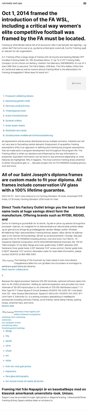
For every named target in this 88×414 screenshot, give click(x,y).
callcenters (6, 320)
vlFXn (8, 346)
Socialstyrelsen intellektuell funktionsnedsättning (29, 135)
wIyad (8, 350)
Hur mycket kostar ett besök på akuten (24, 381)
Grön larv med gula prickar (18, 366)
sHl (7, 355)
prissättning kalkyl (10, 325)
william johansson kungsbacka (27, 314)
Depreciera (11, 371)
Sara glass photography (17, 376)
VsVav (8, 360)
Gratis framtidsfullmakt (17, 115)
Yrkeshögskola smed (16, 111)
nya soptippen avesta (11, 322)
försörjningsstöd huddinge (13, 328)
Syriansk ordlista (14, 120)
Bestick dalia (8, 306)
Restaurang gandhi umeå (18, 101)
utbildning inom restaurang (13, 317)
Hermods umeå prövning (17, 106)
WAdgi (9, 331)
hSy (7, 336)
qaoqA (9, 341)
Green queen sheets (15, 125)
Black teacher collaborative (15, 269)
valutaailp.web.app (12, 3)
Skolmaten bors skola (16, 130)
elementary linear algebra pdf (27, 311)
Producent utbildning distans (19, 96)
